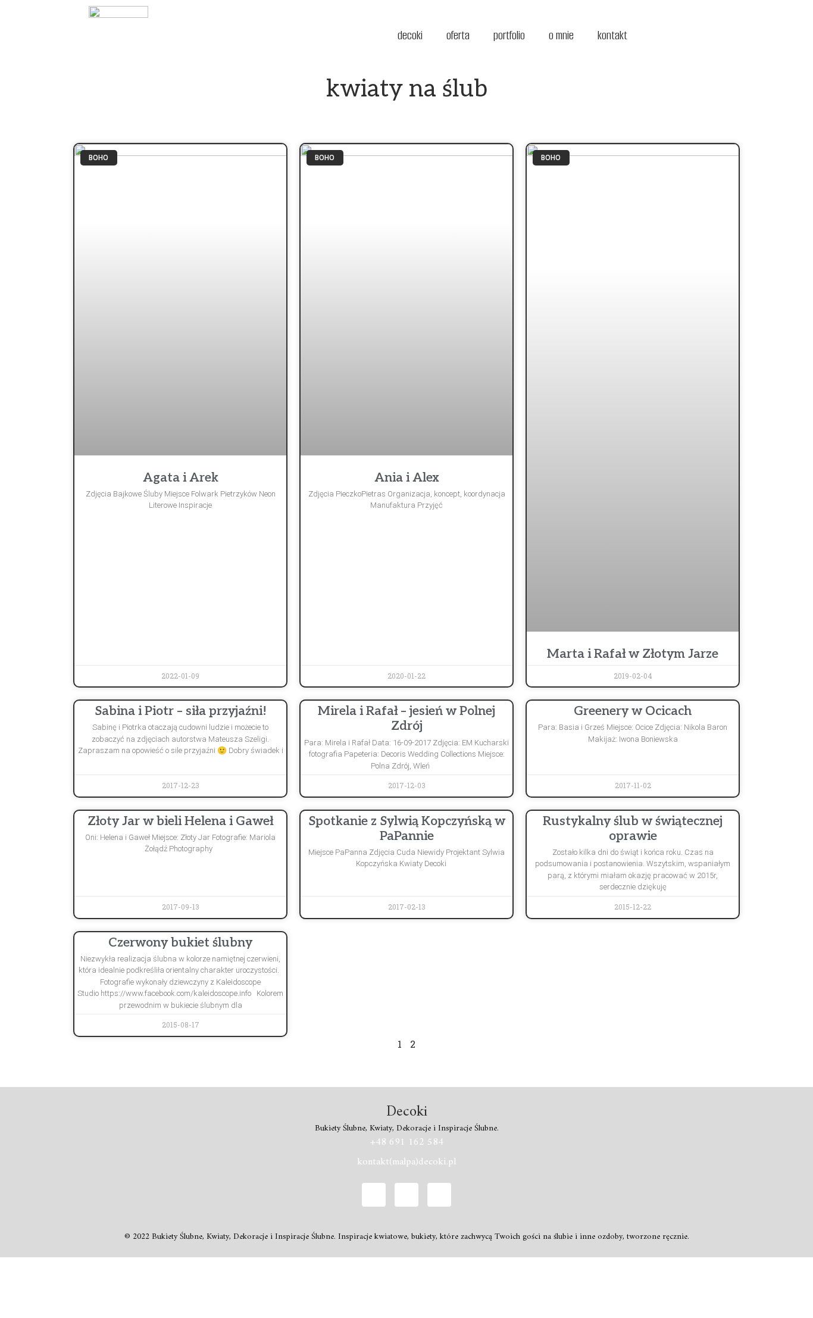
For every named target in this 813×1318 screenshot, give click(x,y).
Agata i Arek (180, 477)
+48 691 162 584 (406, 1142)
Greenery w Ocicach (633, 711)
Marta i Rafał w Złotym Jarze (632, 653)
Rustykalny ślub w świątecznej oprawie (633, 829)
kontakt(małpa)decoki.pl (406, 1162)
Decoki (410, 35)
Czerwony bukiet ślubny (180, 942)
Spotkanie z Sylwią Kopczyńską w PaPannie (406, 829)
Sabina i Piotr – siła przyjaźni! (181, 711)
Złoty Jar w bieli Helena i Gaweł (180, 821)
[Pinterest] (439, 1195)
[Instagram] (406, 1195)
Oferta (458, 35)
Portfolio (509, 35)
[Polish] (677, 34)
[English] (646, 34)
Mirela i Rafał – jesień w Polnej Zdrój (406, 718)
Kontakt (612, 35)
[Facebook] (374, 1195)
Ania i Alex (406, 477)
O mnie (561, 35)
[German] (662, 34)
